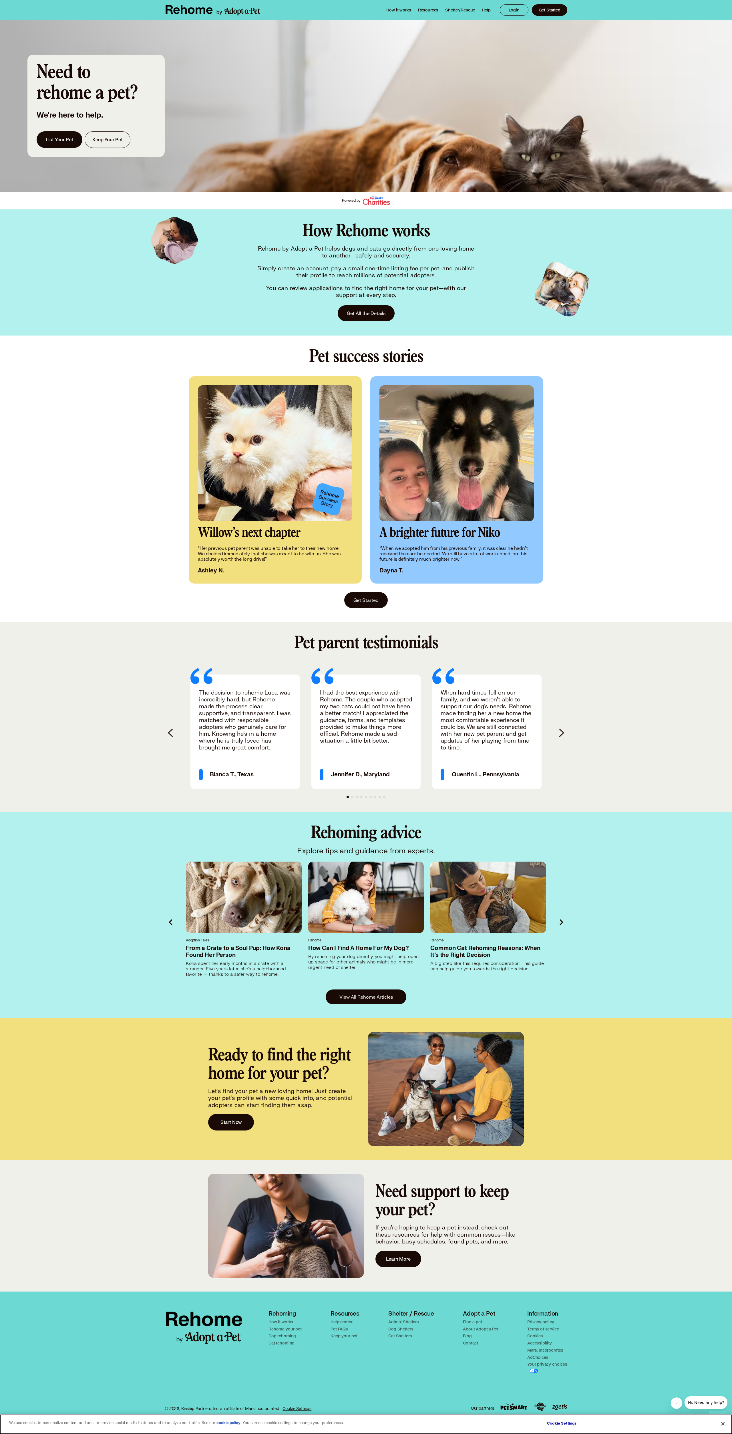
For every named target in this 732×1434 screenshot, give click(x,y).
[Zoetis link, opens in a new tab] (559, 1407)
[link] (398, 10)
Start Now (231, 1122)
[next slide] (561, 733)
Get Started (549, 9)
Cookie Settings (297, 1408)
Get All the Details (366, 313)
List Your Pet (59, 139)
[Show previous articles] (171, 922)
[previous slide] (171, 733)
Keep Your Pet (107, 139)
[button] (245, 728)
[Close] (723, 1423)
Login (514, 9)
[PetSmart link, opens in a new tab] (514, 1406)
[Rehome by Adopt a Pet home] (212, 10)
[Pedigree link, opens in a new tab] (540, 1406)
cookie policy (228, 1423)
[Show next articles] (561, 922)
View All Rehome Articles (366, 996)
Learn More (398, 1259)
